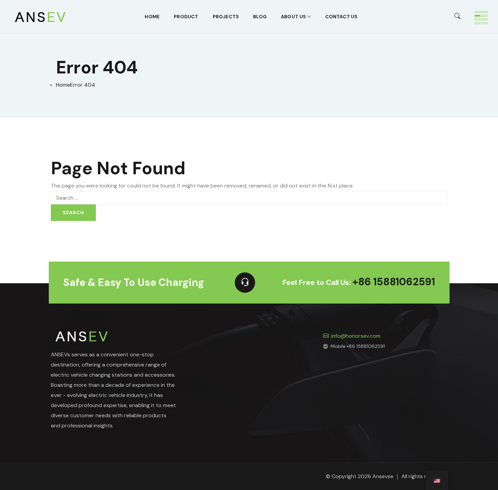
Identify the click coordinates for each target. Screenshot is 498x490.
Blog (260, 17)
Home (152, 17)
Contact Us (341, 17)
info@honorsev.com (355, 335)
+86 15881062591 (393, 282)
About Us (293, 17)
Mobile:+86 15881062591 (358, 346)
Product (186, 17)
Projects (226, 17)
